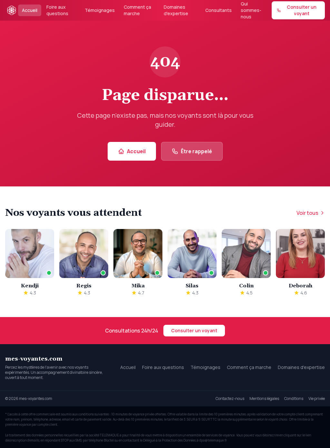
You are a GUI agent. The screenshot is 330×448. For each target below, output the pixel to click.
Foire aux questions (57, 10)
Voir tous (307, 212)
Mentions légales (264, 398)
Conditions (293, 398)
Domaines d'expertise (176, 10)
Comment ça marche (137, 10)
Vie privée (316, 398)
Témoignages (100, 10)
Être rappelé (196, 151)
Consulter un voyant (194, 330)
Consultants (218, 10)
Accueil (29, 10)
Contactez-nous (230, 398)
